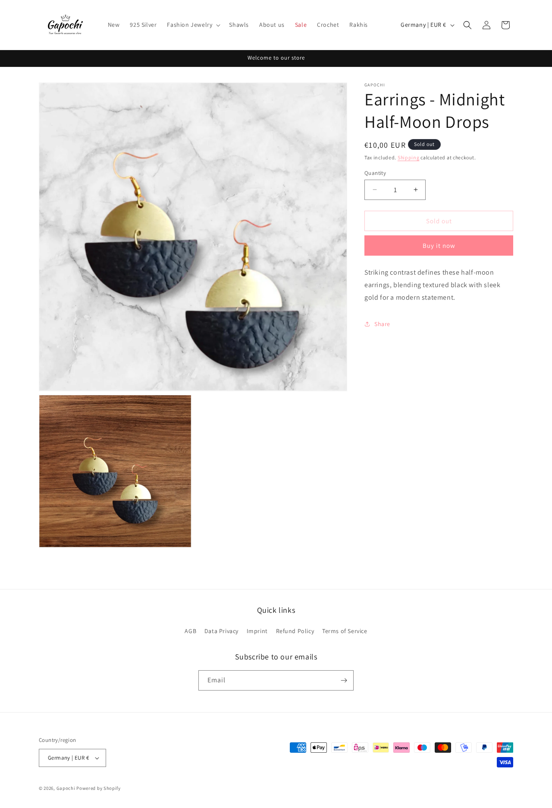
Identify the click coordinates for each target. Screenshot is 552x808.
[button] (193, 25)
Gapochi (65, 788)
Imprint (257, 631)
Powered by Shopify (98, 788)
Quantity (375, 172)
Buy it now (439, 245)
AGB (190, 631)
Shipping (409, 157)
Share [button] (382, 324)
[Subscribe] (343, 680)
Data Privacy (221, 631)
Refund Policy (295, 631)
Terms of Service (344, 631)
